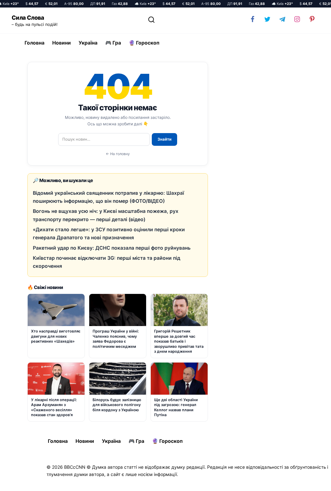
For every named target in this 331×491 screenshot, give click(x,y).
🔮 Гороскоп (144, 43)
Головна (34, 43)
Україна (88, 43)
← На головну (118, 153)
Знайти (164, 139)
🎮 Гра (113, 43)
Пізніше (312, 482)
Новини (61, 43)
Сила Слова (28, 17)
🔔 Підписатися (269, 482)
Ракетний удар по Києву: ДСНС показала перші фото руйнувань (112, 248)
